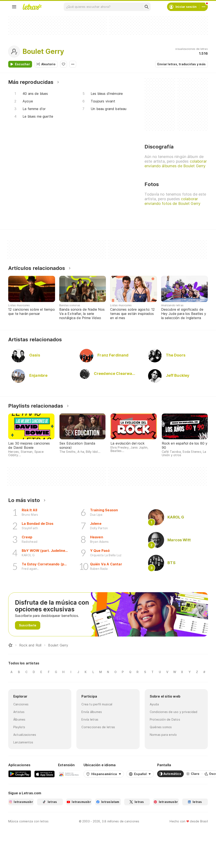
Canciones (20, 704)
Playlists (19, 727)
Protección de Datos (165, 719)
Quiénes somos (161, 727)
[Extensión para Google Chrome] (69, 773)
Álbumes (19, 719)
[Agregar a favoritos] (63, 64)
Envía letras (89, 719)
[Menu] (14, 7)
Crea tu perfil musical (96, 704)
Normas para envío (163, 734)
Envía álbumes (91, 712)
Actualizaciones (24, 734)
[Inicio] (10, 645)
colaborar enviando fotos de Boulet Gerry (172, 201)
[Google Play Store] (19, 773)
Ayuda (154, 704)
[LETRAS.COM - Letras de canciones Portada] (32, 7)
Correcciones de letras (98, 727)
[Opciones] (72, 64)
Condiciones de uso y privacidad (173, 712)
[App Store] (44, 773)
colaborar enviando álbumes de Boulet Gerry (175, 163)
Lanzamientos (23, 742)
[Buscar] (146, 7)
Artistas (18, 712)
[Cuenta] (203, 7)
